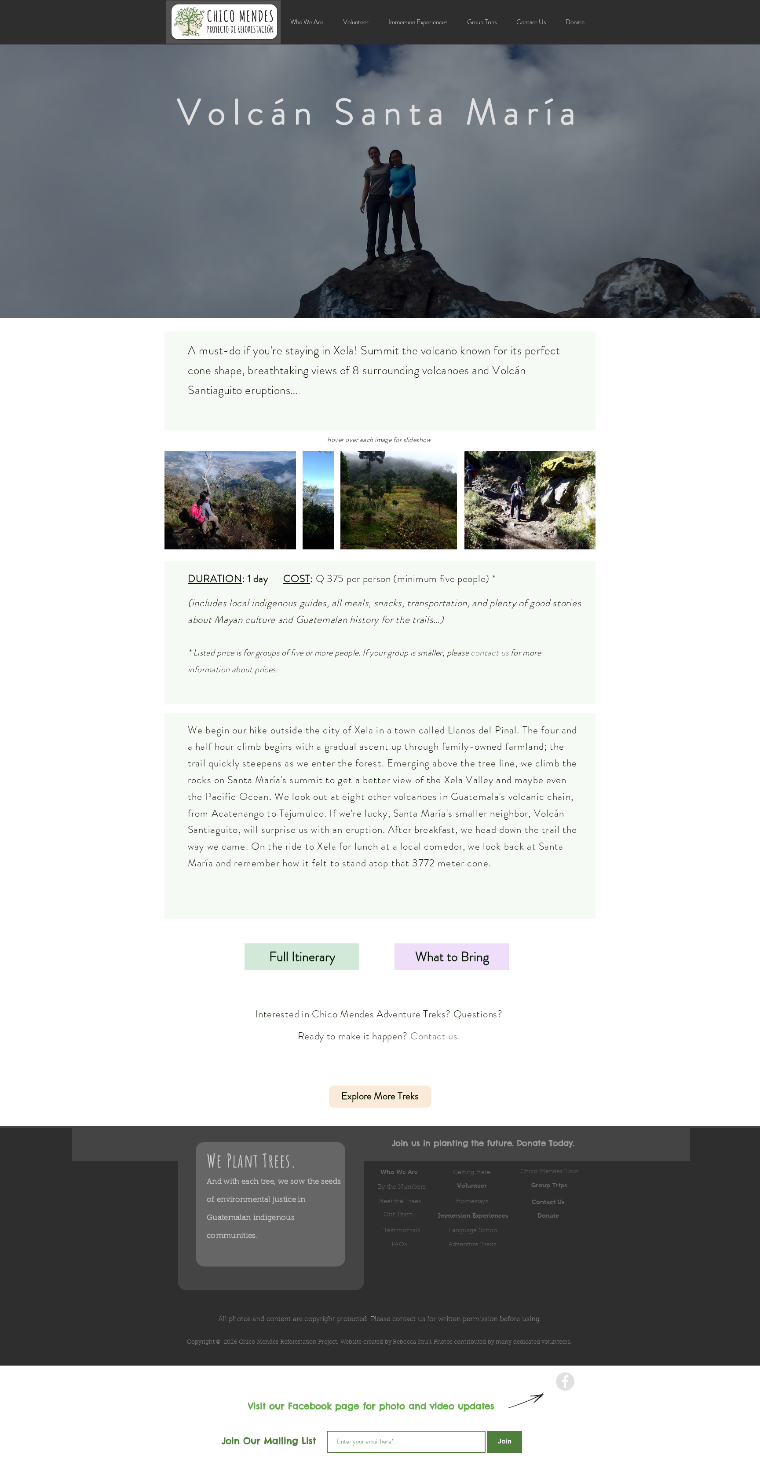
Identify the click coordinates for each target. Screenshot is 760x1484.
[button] (417, 22)
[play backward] (175, 500)
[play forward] (323, 500)
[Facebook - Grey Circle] (565, 1381)
